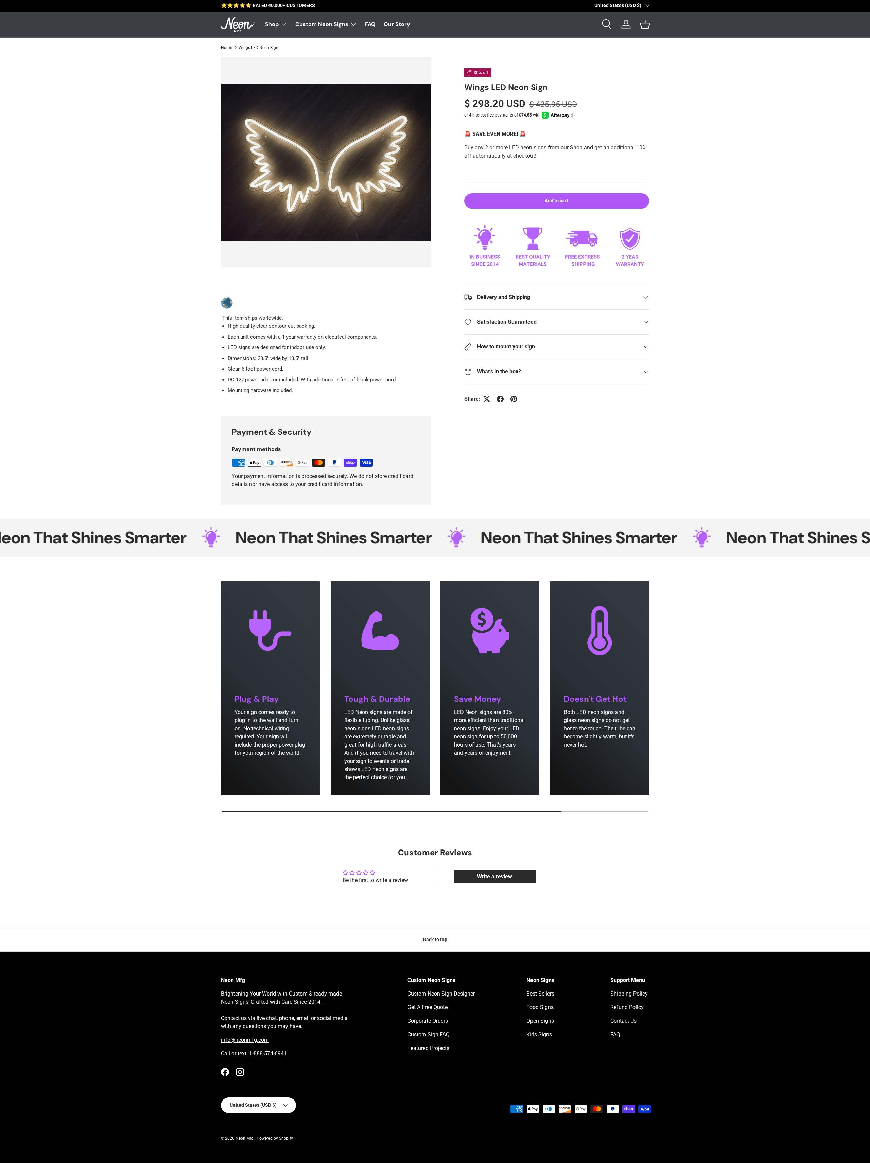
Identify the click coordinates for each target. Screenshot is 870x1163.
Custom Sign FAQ (428, 1034)
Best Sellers (540, 993)
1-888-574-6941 (268, 1053)
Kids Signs (539, 1034)
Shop (272, 24)
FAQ (370, 24)
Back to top (435, 939)
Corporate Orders (427, 1021)
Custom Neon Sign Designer (441, 993)
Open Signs (540, 1021)
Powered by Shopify (275, 1138)
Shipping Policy (629, 993)
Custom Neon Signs (321, 24)
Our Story (397, 24)
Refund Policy (627, 1007)
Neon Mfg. (245, 1138)
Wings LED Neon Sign (258, 48)
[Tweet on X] (486, 399)
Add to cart (556, 200)
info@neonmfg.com (245, 1040)
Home (226, 48)
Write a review (494, 876)
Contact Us (623, 1021)
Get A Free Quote (427, 1007)
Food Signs (540, 1007)
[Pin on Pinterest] (514, 399)
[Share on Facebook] (500, 399)
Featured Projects (428, 1048)
